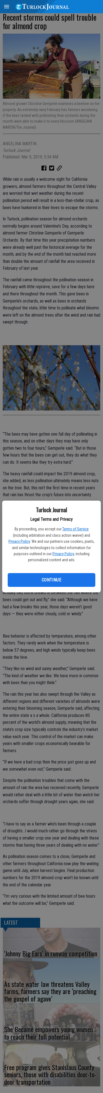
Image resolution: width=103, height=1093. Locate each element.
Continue (51, 579)
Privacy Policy (19, 541)
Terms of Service (75, 529)
